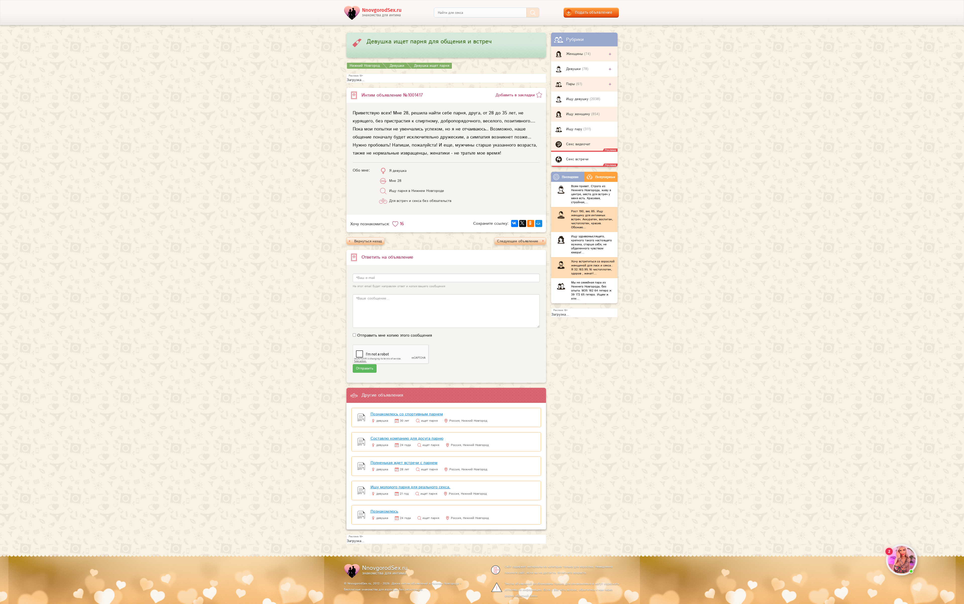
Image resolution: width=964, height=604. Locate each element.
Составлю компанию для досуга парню (407, 438)
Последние (570, 177)
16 (402, 224)
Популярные (605, 177)
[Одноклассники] (530, 223)
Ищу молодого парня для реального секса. (410, 487)
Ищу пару (574, 129)
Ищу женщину (578, 114)
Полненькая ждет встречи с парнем (404, 463)
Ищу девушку (578, 99)
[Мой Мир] (538, 223)
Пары (571, 84)
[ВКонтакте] (514, 223)
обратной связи (526, 596)
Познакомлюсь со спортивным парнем (407, 414)
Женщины (575, 53)
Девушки (574, 68)
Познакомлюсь (384, 511)
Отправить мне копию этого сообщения (394, 335)
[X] (522, 223)
